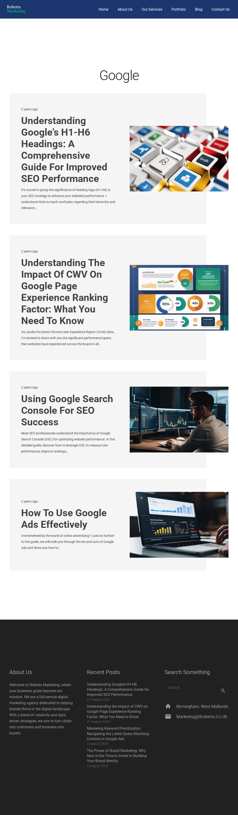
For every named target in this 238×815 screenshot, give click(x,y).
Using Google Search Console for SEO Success (67, 410)
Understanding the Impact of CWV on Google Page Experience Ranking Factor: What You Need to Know (64, 291)
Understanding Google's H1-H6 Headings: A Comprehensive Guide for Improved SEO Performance (64, 149)
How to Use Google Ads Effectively (64, 518)
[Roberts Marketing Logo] (16, 9)
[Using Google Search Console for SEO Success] (179, 419)
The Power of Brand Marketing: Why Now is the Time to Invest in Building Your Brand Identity (117, 755)
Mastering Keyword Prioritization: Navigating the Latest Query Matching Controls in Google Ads (118, 733)
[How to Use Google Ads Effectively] (179, 524)
